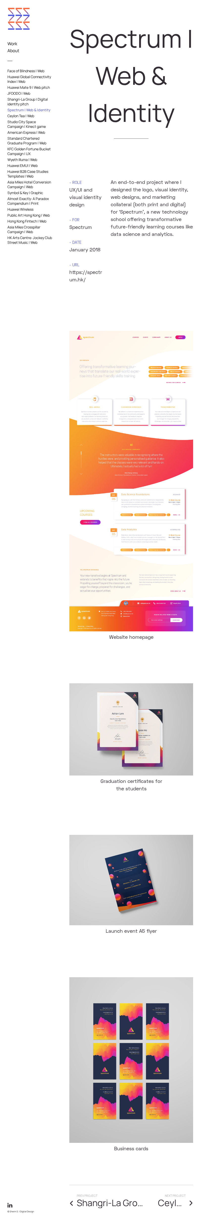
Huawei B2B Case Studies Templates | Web (27, 173)
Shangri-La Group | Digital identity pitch (27, 101)
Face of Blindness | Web (25, 70)
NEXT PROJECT (175, 1195)
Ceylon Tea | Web (20, 115)
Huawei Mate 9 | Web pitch (28, 87)
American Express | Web (26, 132)
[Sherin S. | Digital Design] (18, 39)
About (13, 50)
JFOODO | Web (18, 93)
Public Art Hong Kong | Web (28, 215)
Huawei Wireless (20, 209)
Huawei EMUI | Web (22, 165)
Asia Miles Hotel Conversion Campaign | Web (29, 184)
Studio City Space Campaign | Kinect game (26, 124)
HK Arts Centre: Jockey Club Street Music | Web (29, 240)
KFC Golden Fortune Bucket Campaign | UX (29, 151)
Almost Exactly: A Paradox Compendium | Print (28, 201)
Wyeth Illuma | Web (22, 159)
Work (12, 43)
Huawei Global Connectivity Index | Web (29, 79)
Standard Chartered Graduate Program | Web (26, 140)
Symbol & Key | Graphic (25, 192)
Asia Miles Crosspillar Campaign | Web (23, 229)
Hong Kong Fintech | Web (26, 221)
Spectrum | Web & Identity (29, 110)
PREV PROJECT (87, 1195)
